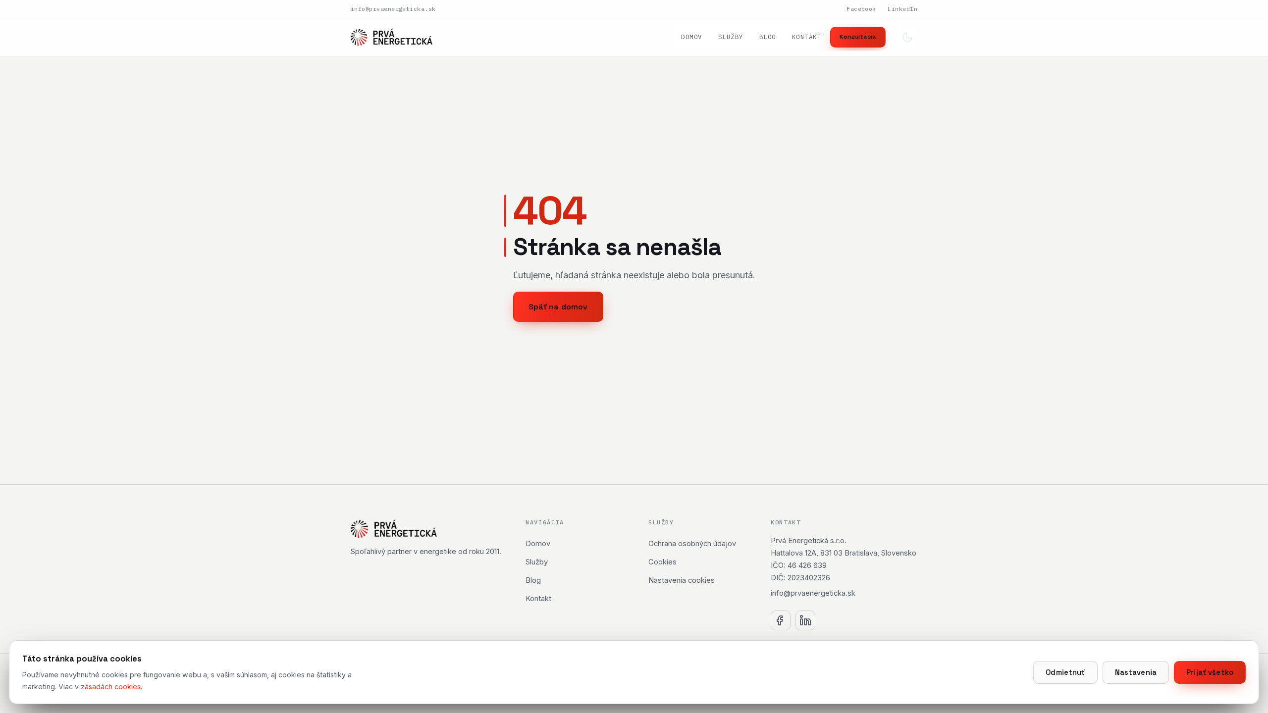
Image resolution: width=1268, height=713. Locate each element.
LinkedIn (902, 8)
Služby (730, 37)
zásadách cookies (111, 686)
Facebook (861, 8)
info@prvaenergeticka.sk (393, 8)
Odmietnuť (1065, 672)
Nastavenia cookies (681, 580)
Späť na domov (558, 307)
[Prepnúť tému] (907, 37)
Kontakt (806, 37)
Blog (767, 37)
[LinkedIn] (805, 620)
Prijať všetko (1209, 672)
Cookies (662, 562)
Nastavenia (1136, 672)
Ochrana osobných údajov (692, 543)
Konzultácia (858, 37)
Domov (691, 37)
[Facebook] (781, 620)
